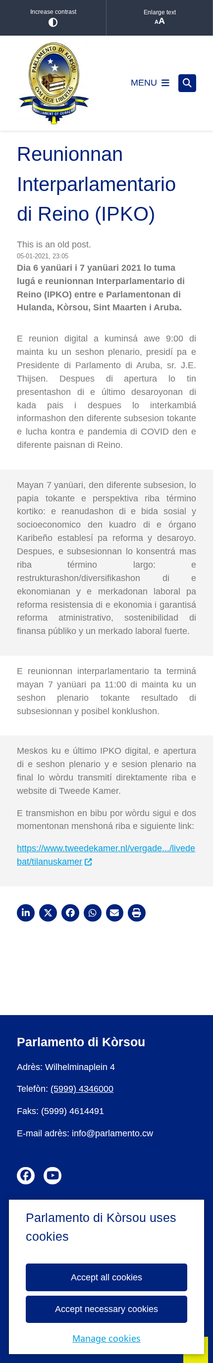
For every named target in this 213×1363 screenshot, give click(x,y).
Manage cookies (106, 1338)
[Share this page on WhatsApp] (93, 913)
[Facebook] (26, 1176)
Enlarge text (160, 12)
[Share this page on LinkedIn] (26, 913)
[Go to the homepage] (54, 83)
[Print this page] (137, 913)
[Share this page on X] (48, 913)
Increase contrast (53, 11)
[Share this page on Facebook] (70, 913)
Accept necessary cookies (106, 1309)
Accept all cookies (106, 1277)
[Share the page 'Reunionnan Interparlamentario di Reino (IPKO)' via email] (115, 913)
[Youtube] (52, 1176)
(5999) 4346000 (82, 1089)
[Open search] (187, 83)
